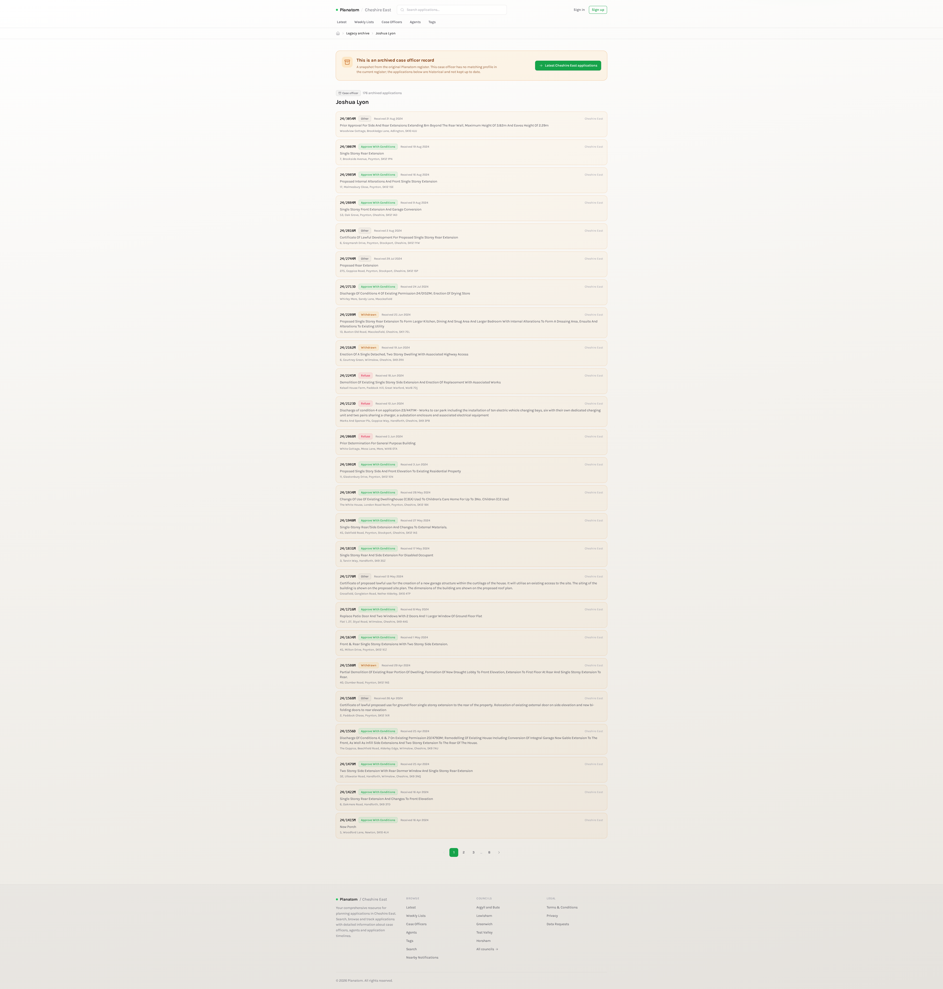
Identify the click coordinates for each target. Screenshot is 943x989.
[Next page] (499, 852)
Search (411, 949)
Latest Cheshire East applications (571, 65)
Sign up (598, 10)
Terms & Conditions (562, 907)
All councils (485, 949)
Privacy (552, 916)
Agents (415, 22)
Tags (432, 22)
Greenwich (484, 924)
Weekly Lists (364, 22)
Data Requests (558, 924)
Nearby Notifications (422, 957)
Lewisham (484, 916)
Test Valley (484, 932)
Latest (342, 22)
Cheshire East (378, 10)
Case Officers (392, 22)
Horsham (483, 941)
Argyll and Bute (488, 907)
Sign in (579, 10)
